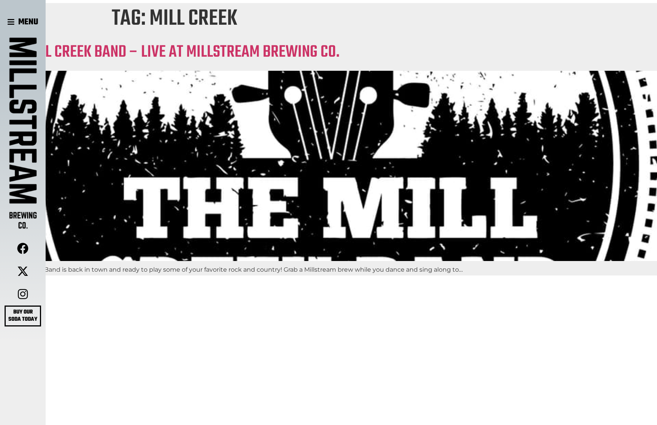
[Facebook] (22, 248)
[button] (23, 22)
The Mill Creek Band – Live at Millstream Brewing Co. (170, 52)
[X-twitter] (22, 271)
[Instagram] (22, 294)
